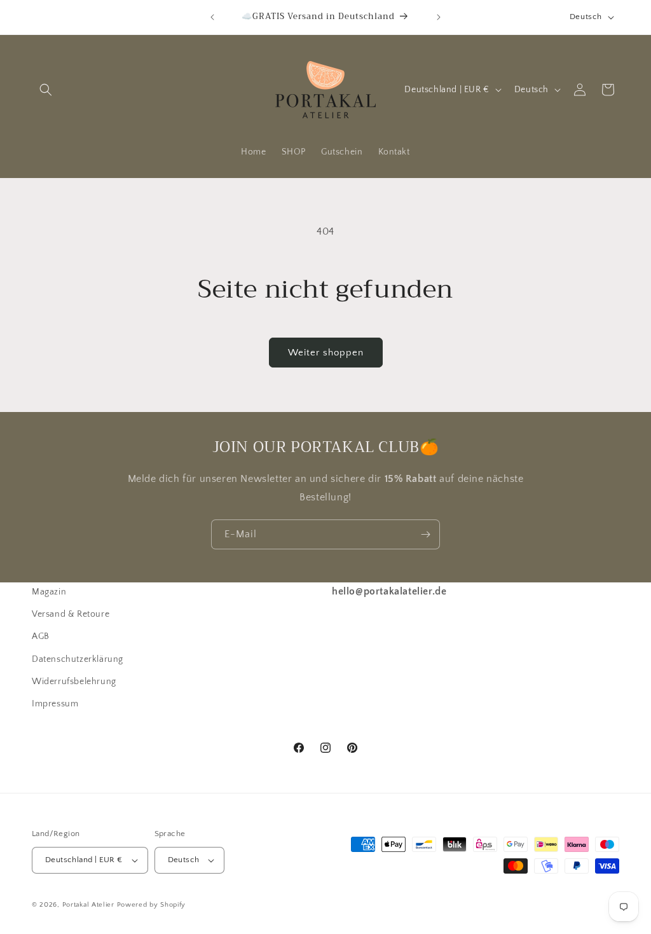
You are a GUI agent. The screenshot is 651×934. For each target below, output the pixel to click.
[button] (46, 90)
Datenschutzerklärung (77, 659)
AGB (41, 636)
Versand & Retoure (70, 614)
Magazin (49, 592)
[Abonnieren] (425, 534)
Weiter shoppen (326, 352)
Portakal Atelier (88, 905)
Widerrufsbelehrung (74, 681)
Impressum (55, 704)
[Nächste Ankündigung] (439, 17)
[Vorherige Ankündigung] (212, 17)
